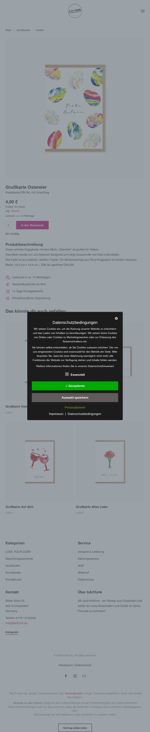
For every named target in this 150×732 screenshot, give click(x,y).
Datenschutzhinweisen (101, 365)
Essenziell (78, 374)
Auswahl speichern (75, 397)
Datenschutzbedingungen (84, 413)
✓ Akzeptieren (75, 385)
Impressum (56, 413)
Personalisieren (75, 407)
